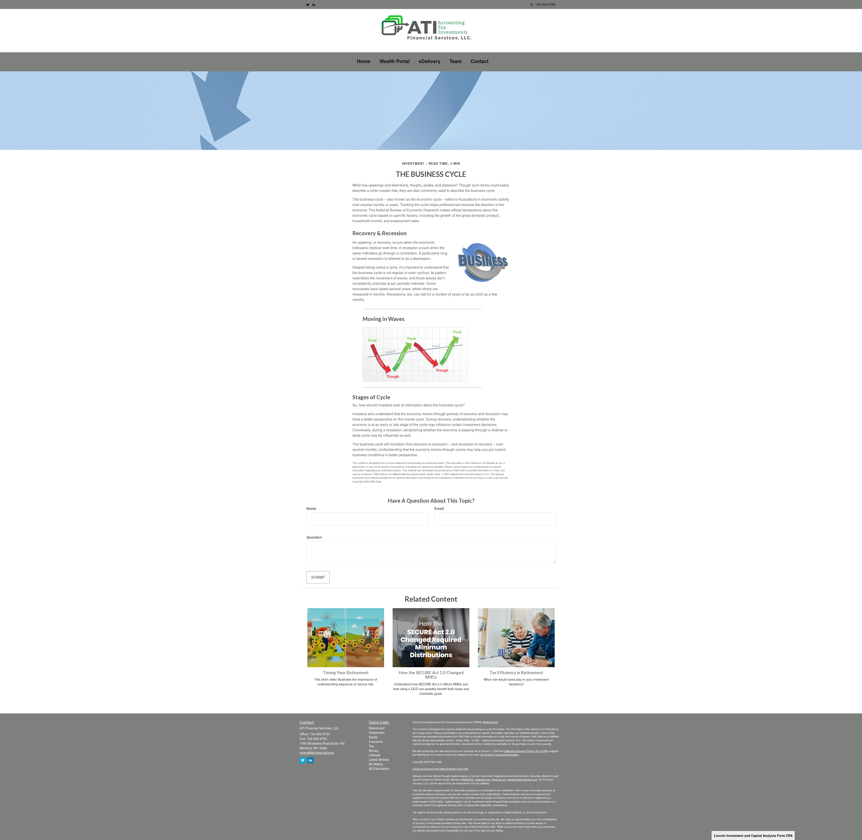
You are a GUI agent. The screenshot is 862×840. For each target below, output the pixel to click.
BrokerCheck (490, 722)
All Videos (376, 764)
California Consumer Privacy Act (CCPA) (526, 751)
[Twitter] (307, 4)
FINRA (464, 779)
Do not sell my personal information (499, 754)
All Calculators (379, 768)
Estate (373, 737)
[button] (394, 61)
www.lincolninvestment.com (523, 779)
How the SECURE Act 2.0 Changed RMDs (431, 675)
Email (439, 508)
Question (314, 537)
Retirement (377, 728)
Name (311, 508)
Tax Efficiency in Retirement (516, 672)
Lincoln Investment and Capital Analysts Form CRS (753, 835)
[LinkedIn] (313, 4)
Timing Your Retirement (346, 672)
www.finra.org (482, 779)
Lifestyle (374, 755)
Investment (377, 732)
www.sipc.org (499, 779)
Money (373, 750)
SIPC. (471, 779)
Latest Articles (379, 759)
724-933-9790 (545, 4)
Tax (371, 746)
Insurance (376, 741)
